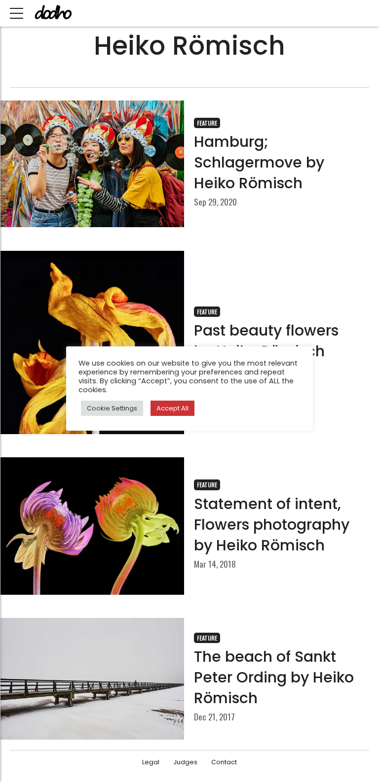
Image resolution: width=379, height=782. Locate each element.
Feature (207, 123)
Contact (224, 762)
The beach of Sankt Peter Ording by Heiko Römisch (274, 677)
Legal (150, 762)
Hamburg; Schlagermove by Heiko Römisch (259, 162)
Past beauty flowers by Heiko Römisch (266, 341)
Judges (185, 762)
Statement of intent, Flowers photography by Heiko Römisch (271, 524)
